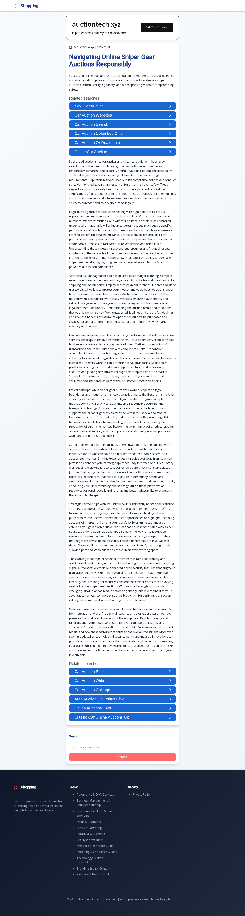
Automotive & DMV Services (95, 794)
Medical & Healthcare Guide (95, 846)
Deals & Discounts (89, 822)
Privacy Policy (141, 794)
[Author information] (92, 47)
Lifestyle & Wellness (90, 840)
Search (122, 756)
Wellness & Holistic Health (94, 874)
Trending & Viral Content (93, 868)
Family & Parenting (89, 828)
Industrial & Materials (91, 834)
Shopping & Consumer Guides (97, 852)
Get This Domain (156, 27)
